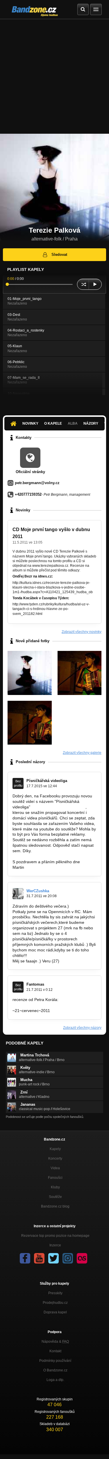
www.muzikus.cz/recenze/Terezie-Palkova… (52, 1005)
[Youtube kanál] (39, 1258)
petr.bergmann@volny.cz (37, 483)
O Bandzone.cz (55, 1370)
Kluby (55, 1187)
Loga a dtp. (55, 1380)
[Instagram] (67, 1258)
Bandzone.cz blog (55, 1206)
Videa (55, 1168)
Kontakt (55, 1351)
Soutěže (55, 1197)
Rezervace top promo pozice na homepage (55, 1236)
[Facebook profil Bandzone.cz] (25, 1258)
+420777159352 (28, 494)
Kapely (55, 1149)
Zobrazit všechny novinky (81, 632)
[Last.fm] (82, 1258)
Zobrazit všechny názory (82, 1028)
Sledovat (59, 254)
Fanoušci (55, 1178)
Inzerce (55, 1245)
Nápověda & (55, 1341)
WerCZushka (37, 891)
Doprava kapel (55, 1312)
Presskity (55, 1293)
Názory (90, 423)
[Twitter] (53, 1258)
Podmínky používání (55, 1361)
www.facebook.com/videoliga (57, 807)
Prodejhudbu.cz (55, 1303)
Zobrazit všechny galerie (82, 753)
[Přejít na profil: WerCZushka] (18, 893)
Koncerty (55, 1158)
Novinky (30, 423)
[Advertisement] (54, 76)
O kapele (53, 423)
